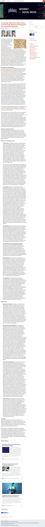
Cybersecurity (33, 51)
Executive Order (18, 313)
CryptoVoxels (3, 73)
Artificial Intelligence (34, 46)
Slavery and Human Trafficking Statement (32, 522)
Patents (32, 50)
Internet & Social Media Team (19, 1)
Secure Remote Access (20, 522)
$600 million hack (20, 198)
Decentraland (11, 72)
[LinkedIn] (33, 34)
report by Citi (10, 56)
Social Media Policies (34, 53)
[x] (3, 521)
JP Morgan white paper (10, 53)
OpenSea (9, 81)
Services (8, 1)
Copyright (32, 47)
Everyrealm (23, 86)
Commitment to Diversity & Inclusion (8, 523)
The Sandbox (5, 72)
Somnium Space (18, 72)
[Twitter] (31, 34)
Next (11, 516)
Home (3, 1)
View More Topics (33, 58)
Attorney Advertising (13, 522)
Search (36, 26)
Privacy (32, 44)
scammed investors (9, 221)
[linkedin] (5, 521)
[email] (7, 521)
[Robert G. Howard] (3, 33)
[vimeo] (1, 521)
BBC (10, 209)
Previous (3, 516)
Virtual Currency (33, 48)
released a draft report (15, 356)
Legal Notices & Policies (5, 522)
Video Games (33, 54)
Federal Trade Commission (35, 57)
